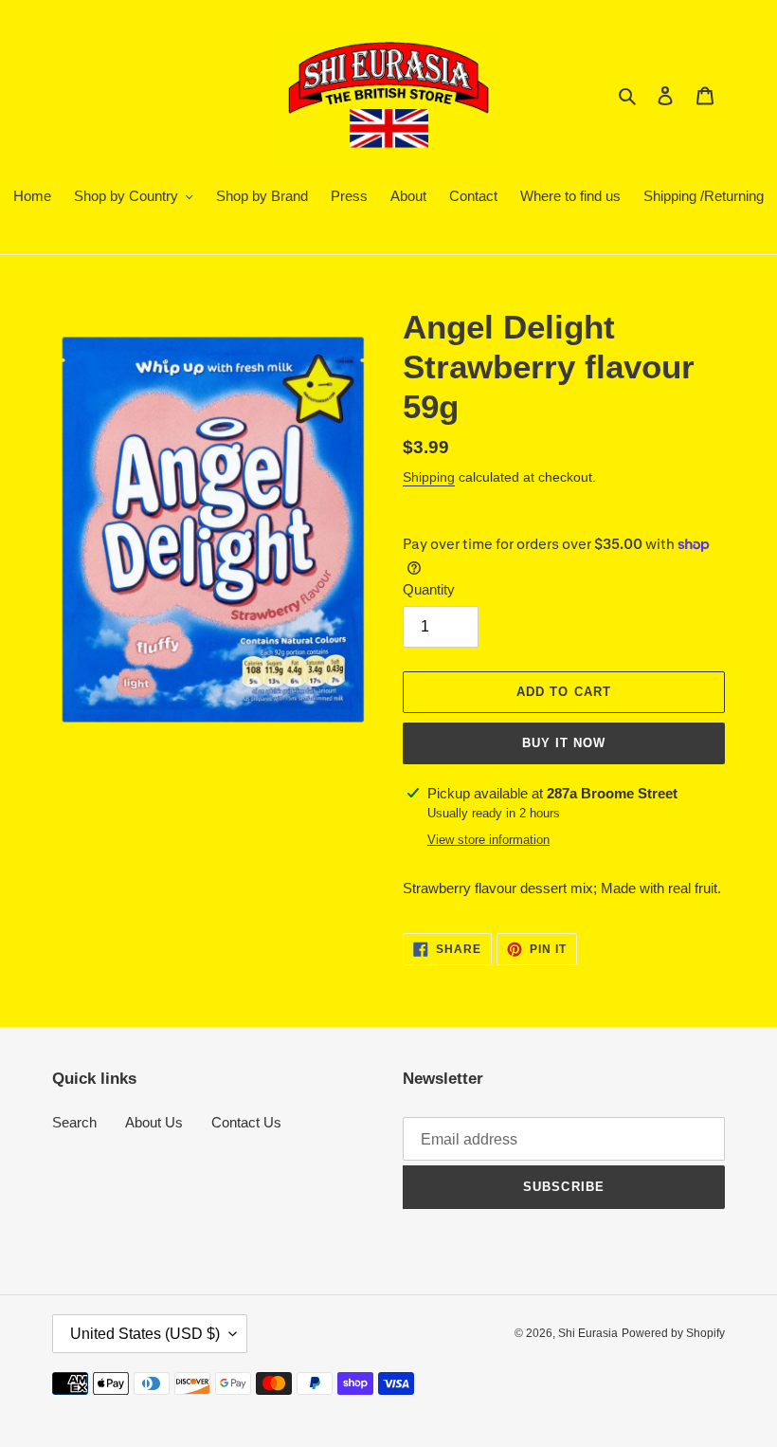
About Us (154, 1122)
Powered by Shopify (673, 1333)
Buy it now (563, 743)
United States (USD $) (145, 1334)
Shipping (429, 477)
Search (74, 1122)
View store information (488, 840)
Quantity (429, 589)
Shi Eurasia (588, 1333)
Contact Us (246, 1122)
